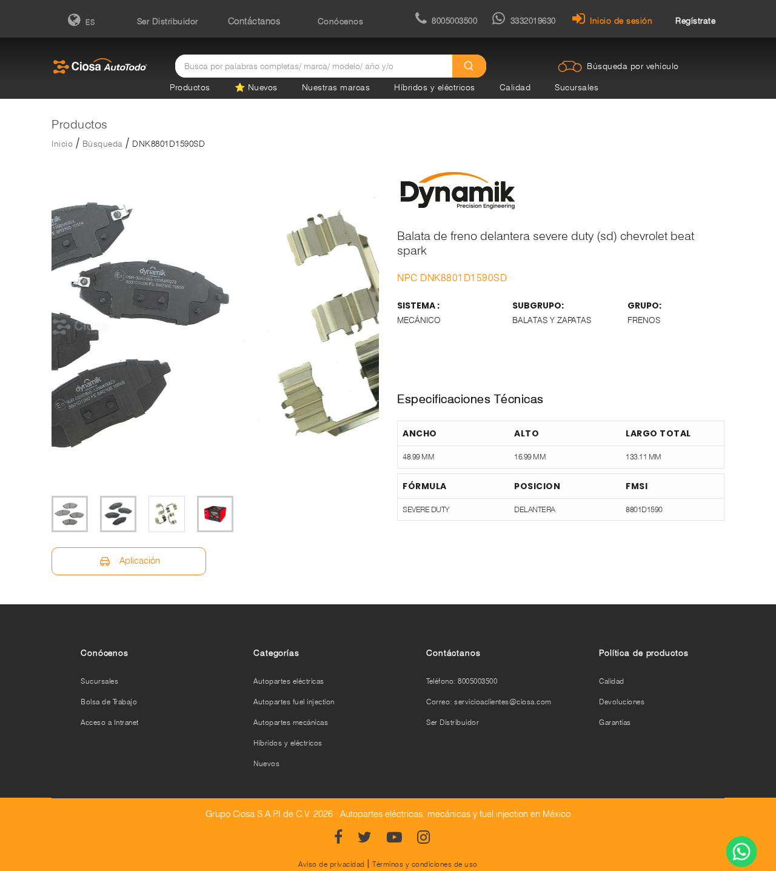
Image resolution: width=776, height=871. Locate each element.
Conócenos (341, 21)
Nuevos (266, 763)
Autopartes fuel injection (294, 701)
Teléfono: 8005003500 (461, 681)
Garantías (615, 722)
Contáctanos (254, 21)
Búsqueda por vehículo (633, 66)
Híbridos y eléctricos (434, 87)
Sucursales (576, 87)
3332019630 (533, 20)
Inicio (62, 144)
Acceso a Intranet (110, 722)
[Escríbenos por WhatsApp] (741, 852)
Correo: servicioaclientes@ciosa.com (489, 701)
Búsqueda (102, 144)
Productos (190, 87)
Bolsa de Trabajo (109, 701)
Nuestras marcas (336, 87)
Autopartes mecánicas (290, 722)
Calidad (515, 87)
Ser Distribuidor (167, 21)
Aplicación (138, 560)
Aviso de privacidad (331, 864)
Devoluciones (621, 701)
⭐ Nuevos (256, 87)
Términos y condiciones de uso (425, 864)
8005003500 (454, 20)
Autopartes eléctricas (288, 681)
